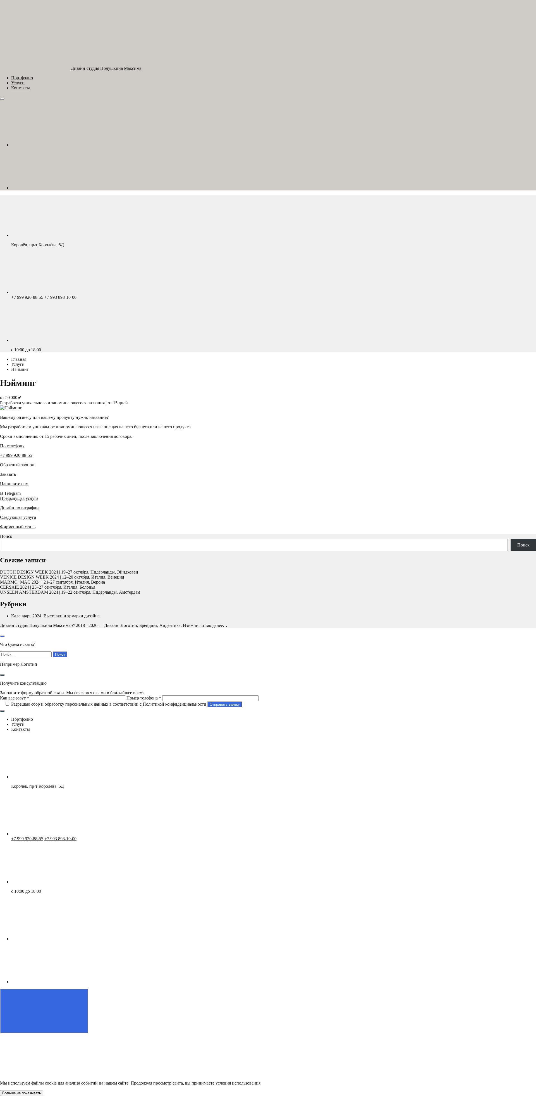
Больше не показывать (21, 1093)
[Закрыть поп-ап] (2, 675)
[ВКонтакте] (53, 144)
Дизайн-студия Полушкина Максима (106, 68)
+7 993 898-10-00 (60, 297)
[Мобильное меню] (2, 99)
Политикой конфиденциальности (174, 704)
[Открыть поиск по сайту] (2, 636)
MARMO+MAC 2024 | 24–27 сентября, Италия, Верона (52, 582)
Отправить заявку (225, 704)
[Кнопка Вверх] (44, 1011)
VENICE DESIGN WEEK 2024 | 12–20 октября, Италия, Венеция (62, 577)
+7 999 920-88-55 (27, 297)
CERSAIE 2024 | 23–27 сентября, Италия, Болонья (47, 587)
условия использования (238, 1083)
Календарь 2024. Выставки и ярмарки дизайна (55, 615)
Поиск (6, 536)
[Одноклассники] (53, 187)
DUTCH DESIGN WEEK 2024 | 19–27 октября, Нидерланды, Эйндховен (69, 572)
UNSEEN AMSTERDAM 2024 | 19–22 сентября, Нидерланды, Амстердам (70, 592)
